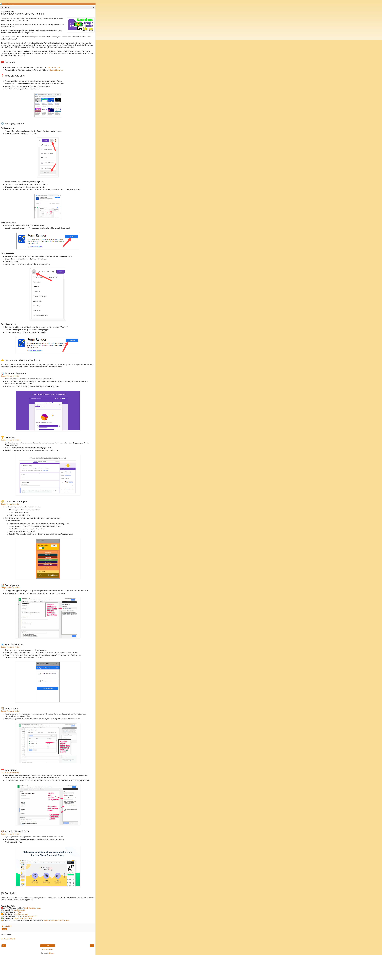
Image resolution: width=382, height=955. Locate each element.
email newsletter (19, 910)
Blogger (51, 953)
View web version (47, 949)
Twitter (20, 912)
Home (47, 945)
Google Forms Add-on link (10, 376)
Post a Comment (8, 939)
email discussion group (32, 908)
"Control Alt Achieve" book (22, 918)
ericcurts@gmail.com (29, 916)
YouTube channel (21, 914)
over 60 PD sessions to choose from (56, 920)
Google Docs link (54, 67)
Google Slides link (56, 70)
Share (4, 929)
